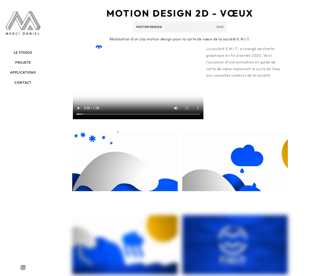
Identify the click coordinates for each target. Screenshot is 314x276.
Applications (23, 72)
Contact (22, 82)
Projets (23, 62)
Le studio (23, 52)
